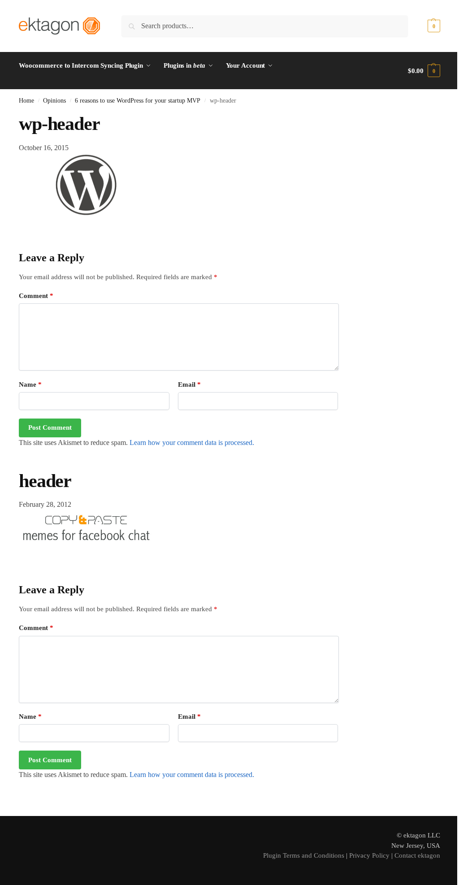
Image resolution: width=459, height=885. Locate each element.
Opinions (54, 100)
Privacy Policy (369, 855)
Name (30, 384)
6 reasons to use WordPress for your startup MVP (137, 100)
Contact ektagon (417, 855)
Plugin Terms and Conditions (303, 855)
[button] (424, 26)
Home (26, 100)
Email (189, 384)
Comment (36, 295)
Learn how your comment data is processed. (192, 442)
